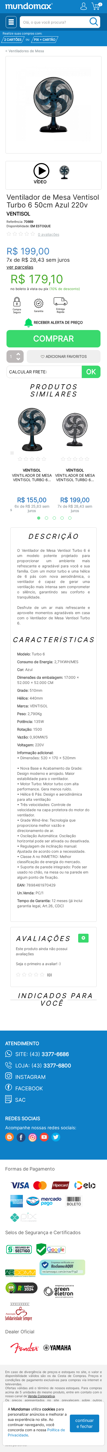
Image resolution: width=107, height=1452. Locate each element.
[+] (83, 938)
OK (91, 372)
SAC (20, 1100)
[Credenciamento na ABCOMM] (22, 1274)
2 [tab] (43, 518)
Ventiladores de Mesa (26, 51)
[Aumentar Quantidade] (18, 354)
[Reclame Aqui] (63, 1269)
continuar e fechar (84, 1423)
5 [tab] (67, 518)
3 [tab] (51, 518)
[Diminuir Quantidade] (18, 359)
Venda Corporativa (41, 1396)
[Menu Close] (11, 22)
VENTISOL (18, 214)
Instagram (30, 1077)
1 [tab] (36, 518)
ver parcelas (19, 267)
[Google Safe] (52, 1251)
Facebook (29, 1088)
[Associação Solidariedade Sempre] (20, 1313)
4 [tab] (59, 518)
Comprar (53, 338)
